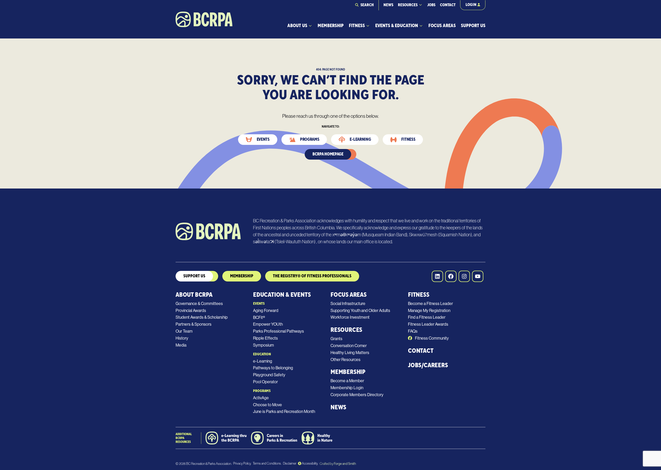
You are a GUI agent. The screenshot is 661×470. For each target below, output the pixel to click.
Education (262, 354)
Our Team (184, 331)
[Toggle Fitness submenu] (368, 26)
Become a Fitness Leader (430, 303)
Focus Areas (442, 26)
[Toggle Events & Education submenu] (421, 26)
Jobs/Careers (428, 365)
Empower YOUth (268, 324)
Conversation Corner (348, 345)
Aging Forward (265, 310)
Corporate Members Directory (356, 394)
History (182, 338)
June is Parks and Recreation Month (284, 411)
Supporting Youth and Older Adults (360, 310)
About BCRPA (194, 295)
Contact (447, 5)
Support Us (473, 26)
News (388, 5)
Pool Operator (265, 381)
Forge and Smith (344, 464)
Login (471, 4)
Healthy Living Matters (349, 352)
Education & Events (282, 295)
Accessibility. (309, 463)
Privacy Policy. (242, 463)
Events (263, 139)
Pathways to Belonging (273, 367)
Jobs (431, 5)
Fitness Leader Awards (428, 324)
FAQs (413, 331)
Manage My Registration (429, 310)
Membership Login (346, 387)
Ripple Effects (265, 338)
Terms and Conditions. (267, 463)
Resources (408, 5)
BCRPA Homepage (327, 154)
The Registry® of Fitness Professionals (312, 276)
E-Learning (360, 139)
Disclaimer (289, 463)
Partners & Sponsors (193, 324)
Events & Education (396, 26)
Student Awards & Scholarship (202, 317)
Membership (331, 26)
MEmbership (241, 276)
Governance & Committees (199, 303)
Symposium (263, 345)
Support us (194, 276)
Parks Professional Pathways (278, 331)
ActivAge (261, 397)
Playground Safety (269, 374)
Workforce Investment (349, 317)
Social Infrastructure (347, 303)
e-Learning (262, 361)
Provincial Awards (191, 310)
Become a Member (347, 380)
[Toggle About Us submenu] (310, 26)
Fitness (357, 26)
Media (181, 345)
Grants (336, 338)
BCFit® (259, 317)
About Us (297, 26)
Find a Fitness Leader (426, 317)
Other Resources (345, 359)
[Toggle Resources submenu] (420, 5)
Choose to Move (267, 404)
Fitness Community (431, 338)
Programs (309, 139)
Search (367, 5)
